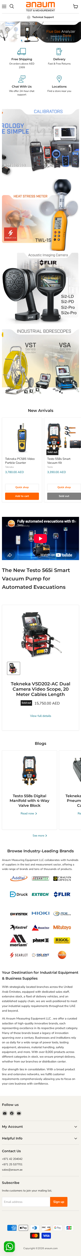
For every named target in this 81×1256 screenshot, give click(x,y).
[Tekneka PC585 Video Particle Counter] (22, 437)
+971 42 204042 (12, 1159)
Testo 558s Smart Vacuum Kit (58, 461)
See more (39, 835)
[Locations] (59, 86)
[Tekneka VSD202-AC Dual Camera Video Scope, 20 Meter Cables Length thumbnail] (13, 668)
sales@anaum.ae (12, 1170)
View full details (40, 716)
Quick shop (22, 487)
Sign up (58, 1202)
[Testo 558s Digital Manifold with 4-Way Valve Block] (29, 770)
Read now (28, 813)
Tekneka (9, 467)
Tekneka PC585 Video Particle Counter (20, 461)
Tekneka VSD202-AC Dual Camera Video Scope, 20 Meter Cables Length (40, 689)
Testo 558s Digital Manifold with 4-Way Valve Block (29, 801)
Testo (50, 467)
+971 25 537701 (12, 1164)
